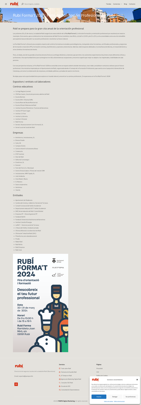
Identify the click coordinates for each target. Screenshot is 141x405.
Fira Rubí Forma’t (71, 33)
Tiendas (108, 4)
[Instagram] (16, 384)
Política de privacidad (119, 401)
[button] (137, 380)
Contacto (132, 4)
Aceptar (99, 397)
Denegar (114, 397)
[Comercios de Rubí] (14, 4)
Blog (125, 4)
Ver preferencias (131, 397)
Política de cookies (108, 401)
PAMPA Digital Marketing (66, 401)
